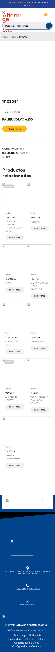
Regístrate (14, 129)
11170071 (35, 337)
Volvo (13, 36)
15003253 (10, 278)
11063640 (11, 217)
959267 (9, 392)
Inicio (5, 36)
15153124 (10, 451)
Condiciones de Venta (26, 642)
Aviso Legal (20, 635)
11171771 (34, 278)
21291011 (35, 217)
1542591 (34, 392)
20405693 (11, 337)
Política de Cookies (34, 639)
